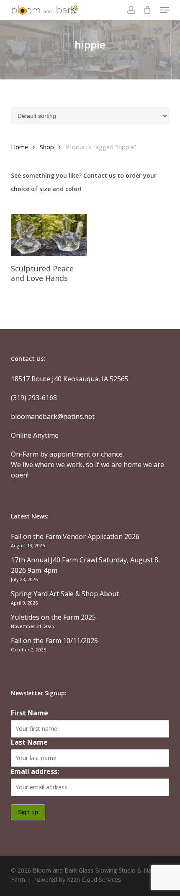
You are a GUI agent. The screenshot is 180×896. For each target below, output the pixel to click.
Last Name (29, 742)
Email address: (35, 771)
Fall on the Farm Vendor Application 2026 (75, 536)
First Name (29, 712)
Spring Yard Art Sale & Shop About (65, 593)
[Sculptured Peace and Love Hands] (49, 235)
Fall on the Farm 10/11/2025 (54, 640)
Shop (47, 147)
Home (19, 147)
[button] (164, 10)
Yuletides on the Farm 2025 (53, 617)
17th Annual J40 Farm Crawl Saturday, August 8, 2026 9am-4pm (85, 565)
